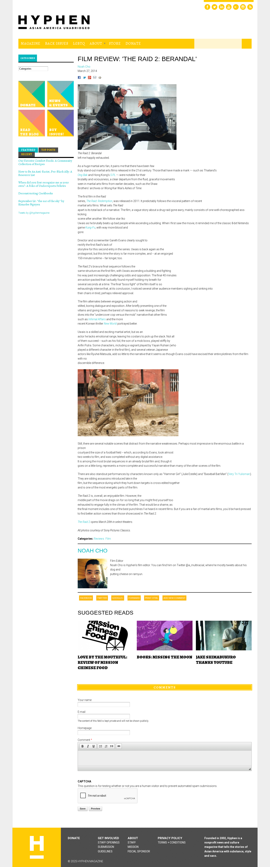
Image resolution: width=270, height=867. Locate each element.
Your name (85, 700)
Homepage (85, 728)
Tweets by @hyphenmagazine (33, 213)
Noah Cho (93, 551)
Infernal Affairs (97, 319)
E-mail (81, 711)
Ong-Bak (83, 175)
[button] (82, 746)
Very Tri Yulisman (239, 474)
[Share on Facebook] (79, 78)
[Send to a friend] (94, 78)
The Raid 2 (84, 521)
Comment (85, 739)
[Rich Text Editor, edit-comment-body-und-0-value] (164, 758)
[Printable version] (99, 78)
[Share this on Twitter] (84, 78)
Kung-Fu (90, 227)
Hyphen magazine (37, 847)
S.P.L (113, 175)
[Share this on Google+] (89, 78)
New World (110, 323)
